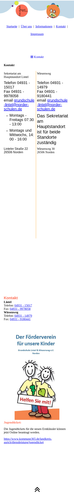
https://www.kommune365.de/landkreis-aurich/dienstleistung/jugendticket (28, 440)
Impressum (37, 34)
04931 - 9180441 (20, 319)
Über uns (26, 26)
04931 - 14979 (23, 315)
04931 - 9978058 (20, 308)
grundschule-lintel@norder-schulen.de (19, 104)
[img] (37, 9)
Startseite (11, 26)
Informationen (43, 26)
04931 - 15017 (23, 305)
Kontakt (61, 26)
